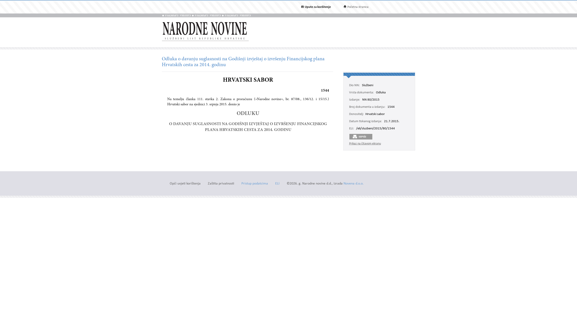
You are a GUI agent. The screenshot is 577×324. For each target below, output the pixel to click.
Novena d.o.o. (353, 184)
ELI (277, 184)
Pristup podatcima (254, 184)
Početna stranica (358, 7)
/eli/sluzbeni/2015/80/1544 (375, 128)
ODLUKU (248, 114)
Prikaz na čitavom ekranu (365, 143)
